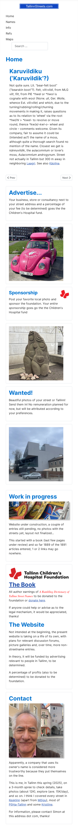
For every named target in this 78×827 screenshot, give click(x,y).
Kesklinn (14, 800)
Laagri (31, 163)
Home (10, 16)
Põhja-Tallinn (17, 804)
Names (10, 22)
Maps (9, 39)
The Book (22, 584)
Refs (9, 33)
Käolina (54, 163)
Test (9, 46)
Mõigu (42, 800)
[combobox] (30, 46)
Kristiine (47, 804)
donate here (36, 600)
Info (8, 27)
